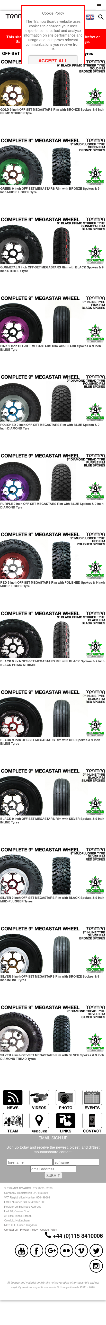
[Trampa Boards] (18, 17)
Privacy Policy (29, 1229)
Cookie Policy (48, 1229)
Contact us (11, 1229)
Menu (99, 5)
